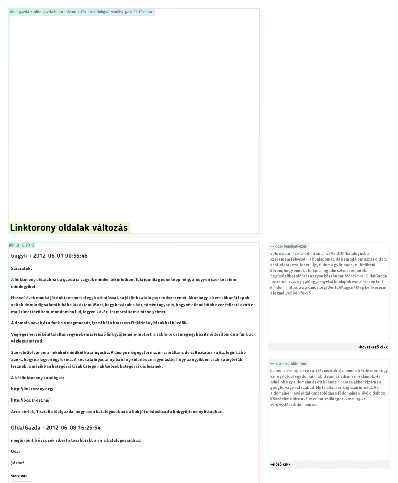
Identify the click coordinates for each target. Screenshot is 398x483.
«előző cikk (280, 464)
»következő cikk (373, 347)
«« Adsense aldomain (288, 364)
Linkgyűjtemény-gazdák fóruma (124, 12)
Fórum (86, 12)
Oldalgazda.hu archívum (55, 12)
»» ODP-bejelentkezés (288, 246)
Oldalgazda (20, 12)
